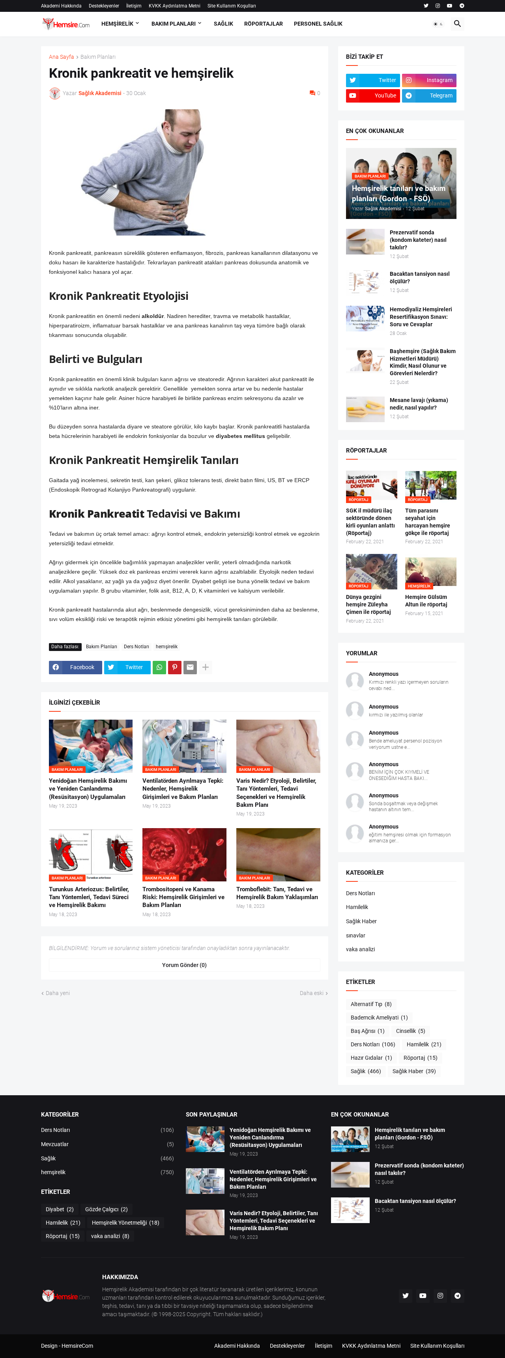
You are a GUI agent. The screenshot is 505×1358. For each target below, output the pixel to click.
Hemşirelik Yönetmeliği (125, 1223)
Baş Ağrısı (368, 1031)
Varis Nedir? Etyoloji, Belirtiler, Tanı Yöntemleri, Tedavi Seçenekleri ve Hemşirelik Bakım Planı (276, 792)
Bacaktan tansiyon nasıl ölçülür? (420, 277)
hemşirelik (167, 646)
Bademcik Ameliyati (379, 1017)
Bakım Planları (98, 57)
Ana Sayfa (61, 57)
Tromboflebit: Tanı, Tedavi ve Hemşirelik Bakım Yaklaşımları (277, 893)
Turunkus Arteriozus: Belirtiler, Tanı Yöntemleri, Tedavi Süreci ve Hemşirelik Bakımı (89, 897)
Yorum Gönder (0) (184, 965)
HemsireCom (77, 1346)
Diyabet (60, 1209)
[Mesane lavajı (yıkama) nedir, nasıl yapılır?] (365, 409)
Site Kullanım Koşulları (232, 6)
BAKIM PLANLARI (174, 24)
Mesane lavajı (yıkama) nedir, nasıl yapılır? (419, 404)
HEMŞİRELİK (117, 24)
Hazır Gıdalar (371, 1058)
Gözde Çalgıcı (106, 1209)
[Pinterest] (174, 667)
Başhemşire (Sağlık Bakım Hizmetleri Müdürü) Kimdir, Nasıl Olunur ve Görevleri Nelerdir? (423, 362)
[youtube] (450, 6)
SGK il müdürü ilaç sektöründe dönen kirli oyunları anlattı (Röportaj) (370, 521)
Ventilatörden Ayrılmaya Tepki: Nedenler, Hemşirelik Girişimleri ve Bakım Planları (182, 789)
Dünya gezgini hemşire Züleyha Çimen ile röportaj (368, 604)
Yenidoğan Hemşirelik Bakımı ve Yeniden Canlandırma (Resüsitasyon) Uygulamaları (88, 789)
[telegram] (462, 6)
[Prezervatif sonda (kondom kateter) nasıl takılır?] (365, 241)
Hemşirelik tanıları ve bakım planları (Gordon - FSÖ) (410, 1134)
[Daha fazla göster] (205, 667)
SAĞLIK (223, 24)
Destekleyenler (104, 6)
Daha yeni (58, 993)
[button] (438, 24)
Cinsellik (410, 1031)
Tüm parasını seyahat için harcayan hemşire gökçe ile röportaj (427, 521)
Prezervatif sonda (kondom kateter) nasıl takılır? (418, 240)
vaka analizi (360, 949)
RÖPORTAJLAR (263, 24)
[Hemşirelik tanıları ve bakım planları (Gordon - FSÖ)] (350, 1139)
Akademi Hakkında (61, 6)
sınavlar (355, 935)
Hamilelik (357, 907)
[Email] (190, 667)
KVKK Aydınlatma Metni (174, 6)
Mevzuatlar (107, 1144)
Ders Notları (136, 646)
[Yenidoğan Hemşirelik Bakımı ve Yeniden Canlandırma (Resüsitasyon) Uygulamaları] (205, 1139)
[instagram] (438, 6)
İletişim (134, 6)
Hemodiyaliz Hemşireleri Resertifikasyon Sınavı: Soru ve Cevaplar (421, 316)
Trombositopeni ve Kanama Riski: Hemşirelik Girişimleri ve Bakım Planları (183, 897)
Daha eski (312, 993)
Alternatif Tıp (371, 1004)
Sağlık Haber (361, 921)
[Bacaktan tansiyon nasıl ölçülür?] (365, 283)
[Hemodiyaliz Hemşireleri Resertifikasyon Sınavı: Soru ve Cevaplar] (365, 318)
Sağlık (366, 1071)
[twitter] (426, 6)
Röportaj (421, 1058)
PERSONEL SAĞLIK (318, 24)
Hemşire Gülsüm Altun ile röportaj (426, 601)
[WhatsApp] (159, 667)
